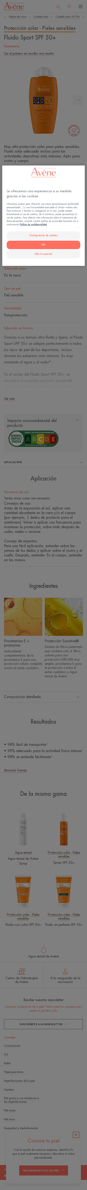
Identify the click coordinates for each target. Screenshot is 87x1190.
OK (43, 245)
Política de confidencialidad (33, 225)
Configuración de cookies (44, 236)
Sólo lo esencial (43, 254)
